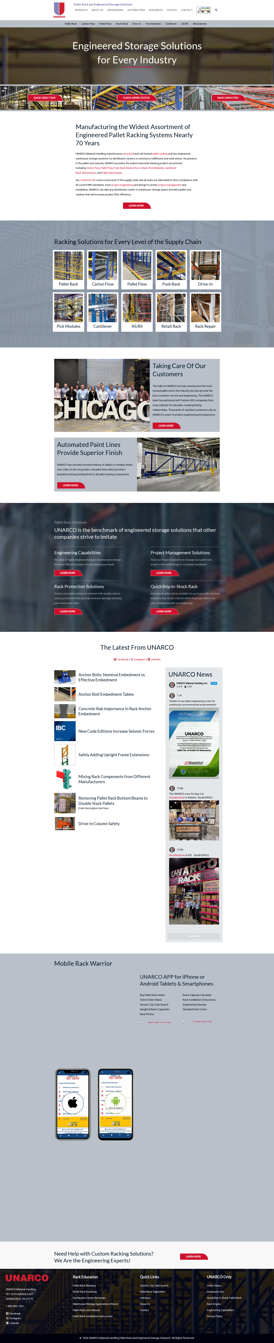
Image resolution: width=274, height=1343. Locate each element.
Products (81, 10)
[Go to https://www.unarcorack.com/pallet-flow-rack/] (137, 269)
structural (129, 153)
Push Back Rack (123, 167)
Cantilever (171, 23)
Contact (187, 10)
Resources (156, 10)
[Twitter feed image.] (194, 743)
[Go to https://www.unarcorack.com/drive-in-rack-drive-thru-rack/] (205, 269)
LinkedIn (155, 659)
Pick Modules (153, 23)
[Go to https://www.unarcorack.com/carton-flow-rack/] (102, 269)
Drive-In (136, 23)
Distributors (136, 10)
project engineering (122, 184)
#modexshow (177, 797)
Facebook (122, 659)
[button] (216, 10)
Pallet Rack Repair (112, 172)
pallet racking (160, 153)
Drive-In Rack (140, 167)
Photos (172, 10)
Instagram (139, 659)
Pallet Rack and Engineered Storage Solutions (103, 4)
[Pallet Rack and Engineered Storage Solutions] (59, 9)
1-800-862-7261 (15, 1306)
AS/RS (185, 23)
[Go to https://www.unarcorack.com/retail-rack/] (171, 312)
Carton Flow (88, 23)
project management (170, 184)
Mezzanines (200, 23)
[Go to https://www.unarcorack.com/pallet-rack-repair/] (205, 312)
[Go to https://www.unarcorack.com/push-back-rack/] (171, 269)
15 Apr (180, 788)
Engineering (115, 10)
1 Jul (179, 695)
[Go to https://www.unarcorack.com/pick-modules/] (68, 312)
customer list (87, 180)
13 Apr (180, 849)
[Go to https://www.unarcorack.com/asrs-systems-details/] (137, 312)
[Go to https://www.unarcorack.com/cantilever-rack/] (102, 312)
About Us (97, 10)
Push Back (122, 23)
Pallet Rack (71, 23)
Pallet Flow (105, 23)
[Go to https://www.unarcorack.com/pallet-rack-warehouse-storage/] (68, 269)
